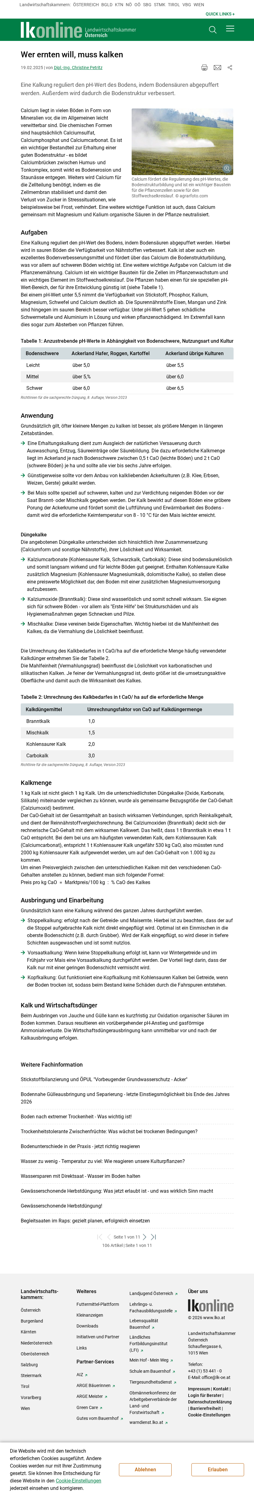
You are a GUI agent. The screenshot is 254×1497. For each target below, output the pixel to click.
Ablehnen (145, 1470)
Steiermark (31, 1375)
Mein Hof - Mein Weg (149, 1360)
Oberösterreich (35, 1353)
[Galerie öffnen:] (183, 141)
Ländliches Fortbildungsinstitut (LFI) (148, 1344)
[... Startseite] (79, 30)
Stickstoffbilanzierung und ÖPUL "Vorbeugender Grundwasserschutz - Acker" (104, 1079)
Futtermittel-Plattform (98, 1304)
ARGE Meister (90, 1396)
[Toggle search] (213, 30)
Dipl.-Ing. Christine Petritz (78, 67)
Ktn (119, 4)
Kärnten (28, 1331)
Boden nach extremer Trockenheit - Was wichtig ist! (76, 1117)
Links (82, 1347)
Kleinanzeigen (90, 1315)
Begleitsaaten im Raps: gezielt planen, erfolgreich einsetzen (85, 1221)
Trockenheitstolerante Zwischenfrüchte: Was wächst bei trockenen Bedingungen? (109, 1131)
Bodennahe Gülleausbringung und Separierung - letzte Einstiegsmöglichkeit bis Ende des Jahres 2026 (125, 1098)
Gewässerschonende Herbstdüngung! (61, 1206)
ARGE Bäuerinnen (94, 1385)
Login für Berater (204, 1395)
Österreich (86, 4)
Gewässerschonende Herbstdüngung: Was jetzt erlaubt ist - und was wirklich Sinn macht (117, 1191)
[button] (230, 28)
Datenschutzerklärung (210, 1401)
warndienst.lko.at (146, 1422)
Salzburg (29, 1364)
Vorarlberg (31, 1397)
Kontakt (221, 1388)
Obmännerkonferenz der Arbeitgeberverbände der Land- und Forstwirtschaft (153, 1402)
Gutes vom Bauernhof (98, 1418)
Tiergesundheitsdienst (150, 1382)
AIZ (80, 1374)
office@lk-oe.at (216, 1377)
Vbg (186, 4)
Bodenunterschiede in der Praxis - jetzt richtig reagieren (80, 1146)
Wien (199, 4)
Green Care (87, 1407)
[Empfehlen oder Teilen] (230, 67)
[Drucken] (204, 67)
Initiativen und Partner (98, 1336)
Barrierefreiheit (205, 1408)
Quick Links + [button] (220, 13)
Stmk (159, 4)
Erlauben (218, 1470)
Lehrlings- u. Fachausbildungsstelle (151, 1307)
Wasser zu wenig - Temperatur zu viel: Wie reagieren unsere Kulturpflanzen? (103, 1161)
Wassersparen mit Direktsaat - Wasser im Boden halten (80, 1176)
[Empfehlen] (217, 67)
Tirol (174, 4)
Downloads (87, 1325)
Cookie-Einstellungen (209, 1414)
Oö (137, 4)
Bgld (106, 4)
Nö (129, 4)
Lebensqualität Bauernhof (143, 1324)
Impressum (199, 1388)
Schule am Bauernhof (150, 1371)
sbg (147, 4)
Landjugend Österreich (151, 1293)
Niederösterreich (36, 1343)
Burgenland (32, 1321)
